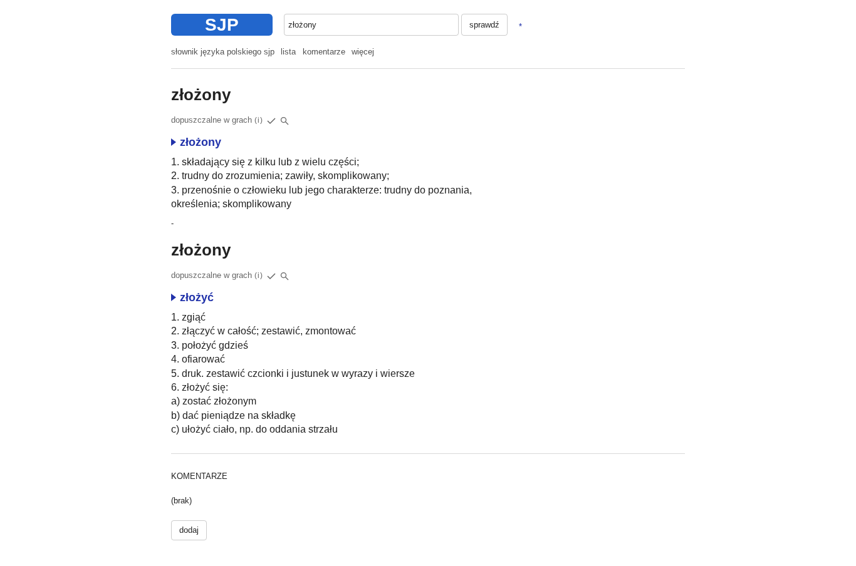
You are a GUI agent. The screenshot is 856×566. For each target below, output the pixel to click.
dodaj (189, 530)
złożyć (197, 297)
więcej (363, 51)
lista (288, 51)
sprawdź (484, 24)
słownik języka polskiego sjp (222, 51)
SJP (222, 24)
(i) (258, 120)
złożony (200, 142)
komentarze (324, 51)
